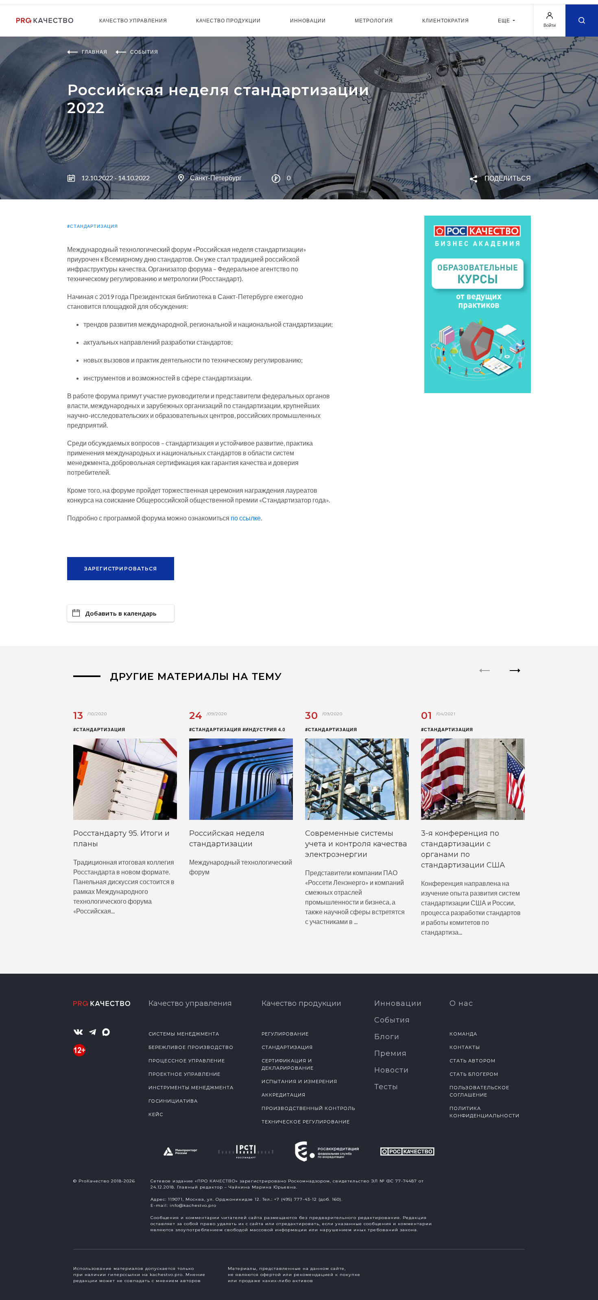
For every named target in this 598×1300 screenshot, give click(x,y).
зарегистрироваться (120, 569)
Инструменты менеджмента (191, 1087)
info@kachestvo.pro (193, 1205)
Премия (390, 1053)
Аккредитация (284, 1095)
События (392, 1020)
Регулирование (285, 1034)
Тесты (386, 1086)
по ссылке (246, 518)
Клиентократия (445, 20)
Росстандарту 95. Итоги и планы (121, 838)
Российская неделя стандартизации (226, 838)
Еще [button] (504, 20)
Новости (391, 1070)
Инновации (308, 20)
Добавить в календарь (121, 613)
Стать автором (472, 1061)
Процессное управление (186, 1061)
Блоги (386, 1036)
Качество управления (133, 20)
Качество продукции (228, 20)
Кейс (155, 1114)
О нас (461, 1003)
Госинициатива (173, 1101)
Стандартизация (287, 1047)
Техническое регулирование (306, 1122)
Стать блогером (474, 1074)
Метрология (374, 20)
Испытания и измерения (299, 1081)
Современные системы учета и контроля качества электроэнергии (356, 844)
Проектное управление (184, 1074)
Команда (463, 1034)
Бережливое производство (191, 1047)
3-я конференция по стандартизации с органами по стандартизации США (463, 849)
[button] (515, 677)
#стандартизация (92, 226)
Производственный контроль (308, 1108)
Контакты (465, 1047)
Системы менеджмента (183, 1034)
